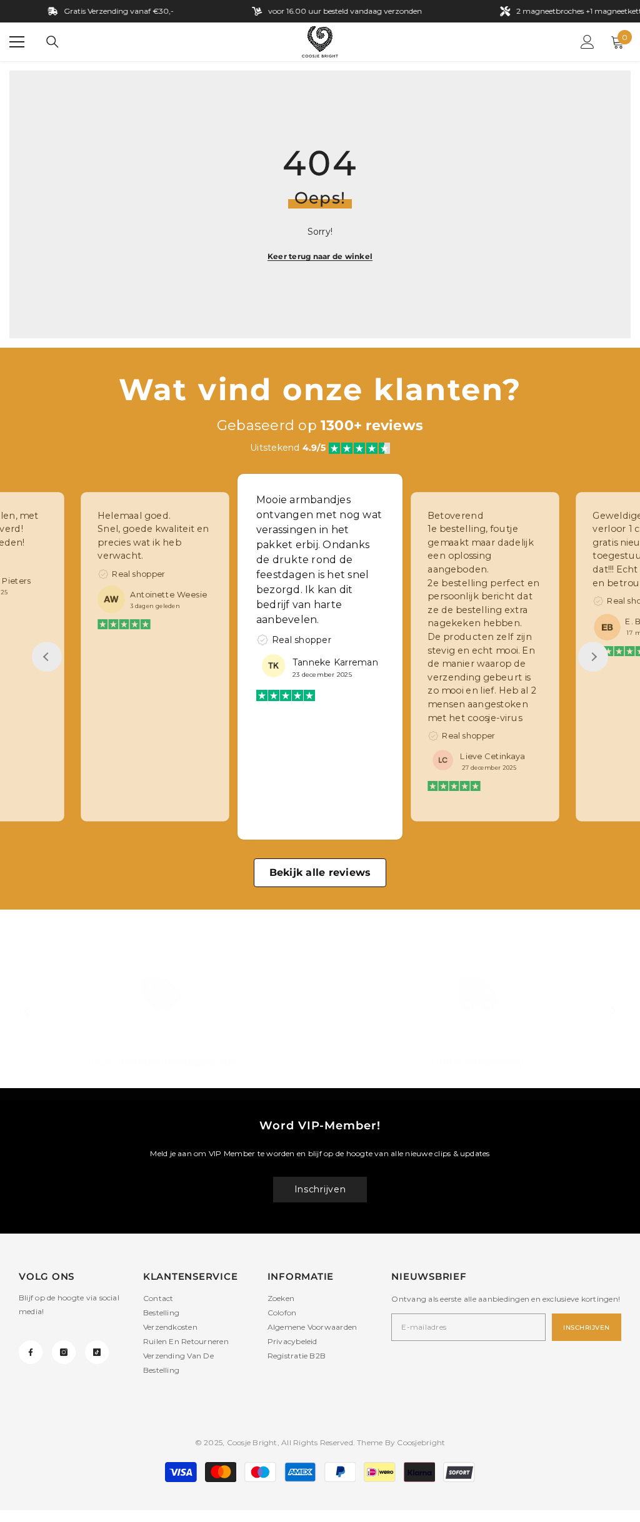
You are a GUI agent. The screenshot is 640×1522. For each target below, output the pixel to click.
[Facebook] (30, 1352)
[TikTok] (97, 1352)
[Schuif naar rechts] (613, 1011)
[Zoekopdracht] (52, 41)
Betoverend (455, 515)
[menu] (16, 41)
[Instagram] (64, 1352)
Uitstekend (288, 447)
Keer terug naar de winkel (320, 256)
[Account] (587, 42)
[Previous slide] (47, 657)
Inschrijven (320, 1189)
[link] (162, 1024)
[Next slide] (593, 657)
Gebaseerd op (320, 425)
